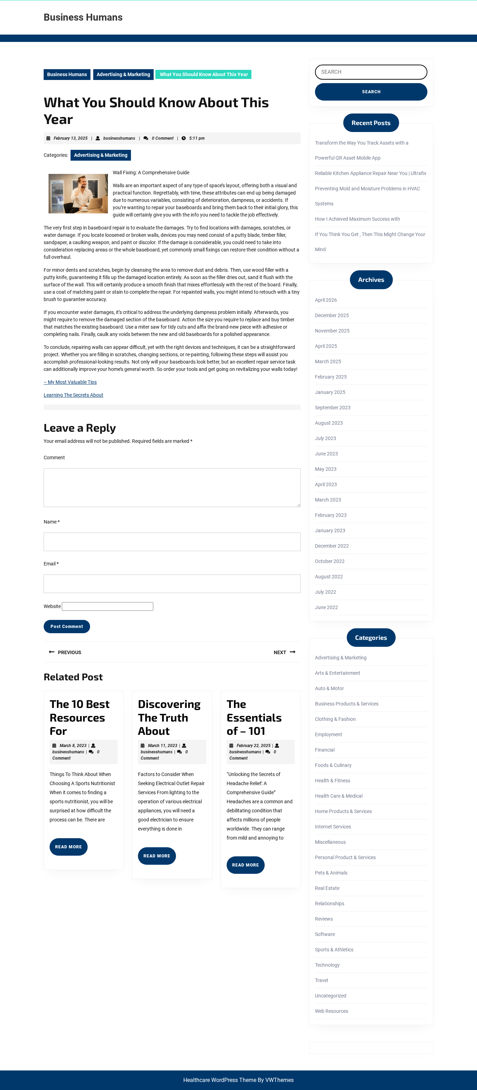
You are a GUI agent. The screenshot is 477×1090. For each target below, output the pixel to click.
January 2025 (330, 392)
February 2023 (331, 515)
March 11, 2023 (162, 745)
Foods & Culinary (333, 765)
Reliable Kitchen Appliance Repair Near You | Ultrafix (370, 173)
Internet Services (333, 826)
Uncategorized (330, 995)
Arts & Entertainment (337, 673)
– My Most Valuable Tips (70, 382)
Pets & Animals (331, 873)
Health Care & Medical (338, 796)
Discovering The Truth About (169, 717)
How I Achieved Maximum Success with (357, 219)
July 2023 (325, 438)
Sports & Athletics (334, 949)
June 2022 (326, 607)
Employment (328, 734)
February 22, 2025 (254, 745)
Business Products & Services (347, 704)
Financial (325, 750)
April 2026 (326, 300)
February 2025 (331, 377)
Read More (71, 849)
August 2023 (329, 423)
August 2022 (329, 576)
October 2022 (330, 561)
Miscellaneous (330, 842)
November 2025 (332, 331)
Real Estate (327, 888)
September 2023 (333, 407)
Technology (327, 965)
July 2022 (325, 592)
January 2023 (330, 530)
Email (51, 563)
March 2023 (328, 500)
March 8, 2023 (73, 745)
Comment (54, 457)
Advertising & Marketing (123, 74)
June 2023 (326, 453)
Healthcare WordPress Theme (219, 1080)
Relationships (329, 903)
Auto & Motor (329, 688)
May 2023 (326, 469)
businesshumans (119, 138)
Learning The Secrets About (73, 395)
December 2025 (332, 315)
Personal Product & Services (345, 857)
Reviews (324, 919)
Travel (321, 980)
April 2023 (326, 484)
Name (52, 522)
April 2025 (326, 346)
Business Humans (83, 17)
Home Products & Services (343, 811)
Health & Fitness (332, 780)
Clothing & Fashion (335, 719)
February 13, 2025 (71, 138)
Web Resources (331, 1011)
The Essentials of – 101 (254, 717)
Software (325, 934)
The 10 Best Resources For (80, 717)
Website (52, 606)
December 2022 (332, 546)
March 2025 (328, 361)
